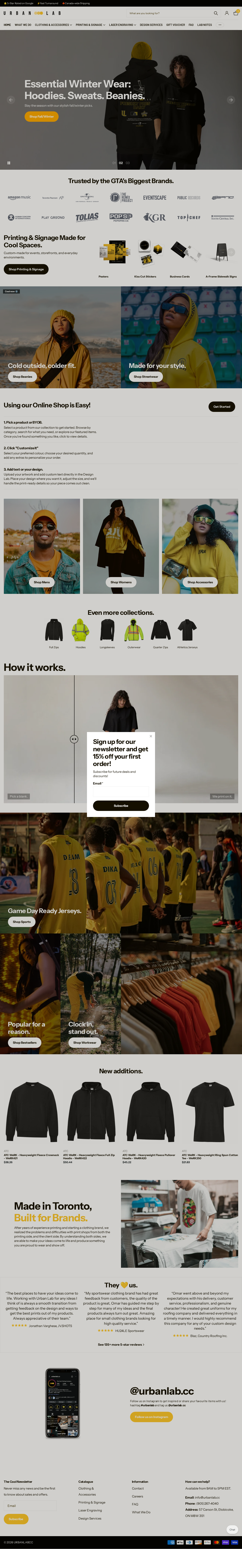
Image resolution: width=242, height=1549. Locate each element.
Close (151, 736)
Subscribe (121, 806)
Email (98, 783)
